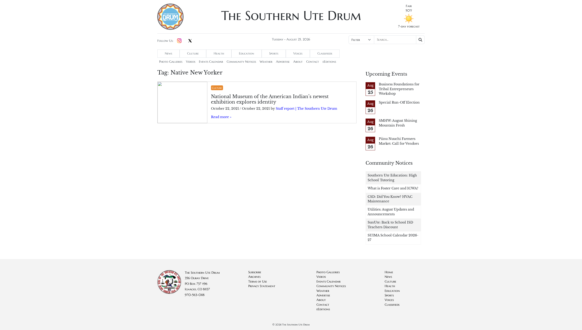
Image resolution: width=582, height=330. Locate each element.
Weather (266, 62)
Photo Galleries (170, 62)
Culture (193, 53)
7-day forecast (409, 26)
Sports (273, 53)
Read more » (221, 117)
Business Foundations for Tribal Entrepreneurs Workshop (399, 89)
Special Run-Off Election (399, 102)
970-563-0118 (195, 295)
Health (219, 53)
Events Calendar (211, 62)
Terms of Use (257, 281)
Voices (297, 53)
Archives (254, 277)
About (298, 62)
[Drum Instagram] (179, 41)
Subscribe (254, 272)
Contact (312, 62)
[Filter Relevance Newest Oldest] (386, 39)
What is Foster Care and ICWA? (393, 188)
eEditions (329, 62)
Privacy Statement (261, 286)
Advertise (283, 62)
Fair (409, 6)
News (168, 53)
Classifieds (324, 53)
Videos (190, 62)
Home (389, 272)
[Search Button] (420, 39)
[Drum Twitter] (190, 41)
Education (246, 53)
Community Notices (241, 62)
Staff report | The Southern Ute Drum (306, 109)
